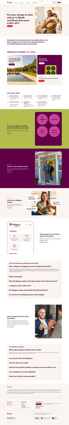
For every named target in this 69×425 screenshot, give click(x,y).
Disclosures (22, 404)
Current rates (23, 406)
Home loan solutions (56, 95)
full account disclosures (53, 390)
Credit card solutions (42, 95)
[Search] (61, 2)
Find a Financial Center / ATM (25, 407)
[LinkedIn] (37, 407)
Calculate (41, 63)
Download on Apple (43, 240)
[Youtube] (38, 407)
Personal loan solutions (27, 102)
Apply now (41, 80)
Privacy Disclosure (23, 405)
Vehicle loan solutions (14, 101)
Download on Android (44, 242)
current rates (46, 390)
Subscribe (38, 404)
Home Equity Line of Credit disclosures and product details (24, 393)
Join (59, 2)
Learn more (11, 64)
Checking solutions (14, 95)
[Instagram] (36, 407)
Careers (22, 403)
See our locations (10, 326)
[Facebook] (39, 407)
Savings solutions (28, 95)
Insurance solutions (42, 101)
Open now (9, 26)
